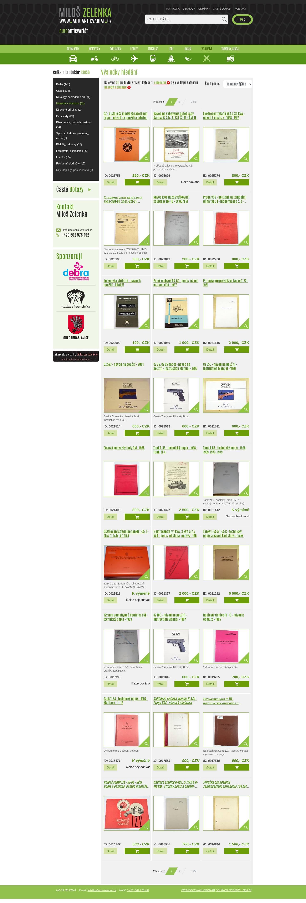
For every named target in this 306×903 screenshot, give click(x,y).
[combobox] (186, 19)
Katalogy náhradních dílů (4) (73, 97)
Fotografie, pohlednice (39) (72, 150)
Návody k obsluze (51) (70, 103)
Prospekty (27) (65, 116)
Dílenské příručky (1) (68, 109)
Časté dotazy (222, 8)
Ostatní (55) (63, 157)
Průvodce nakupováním (198, 890)
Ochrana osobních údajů (233, 890)
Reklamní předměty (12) (70, 163)
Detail (110, 182)
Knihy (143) (63, 84)
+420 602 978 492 (75, 235)
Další (194, 101)
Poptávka (173, 8)
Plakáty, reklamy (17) (69, 144)
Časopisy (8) (63, 90)
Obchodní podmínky (196, 8)
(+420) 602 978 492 (138, 890)
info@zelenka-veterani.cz (77, 230)
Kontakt (240, 8)
